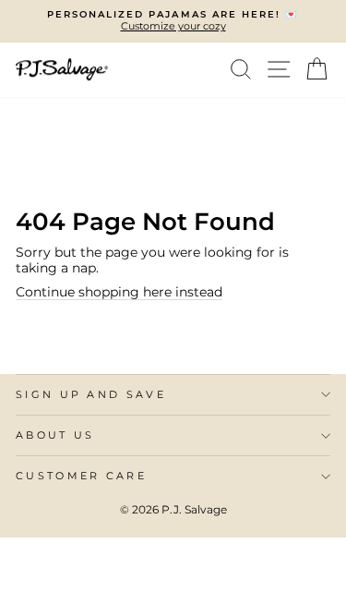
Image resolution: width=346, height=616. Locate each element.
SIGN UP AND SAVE (91, 394)
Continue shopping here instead (119, 291)
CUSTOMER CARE (81, 475)
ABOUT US (55, 435)
